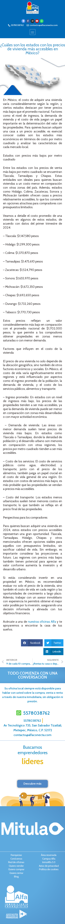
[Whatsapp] (42, 21)
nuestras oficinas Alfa (42, 621)
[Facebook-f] (28, 21)
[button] (32, 32)
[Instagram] (32, 21)
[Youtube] (37, 21)
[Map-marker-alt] (23, 21)
